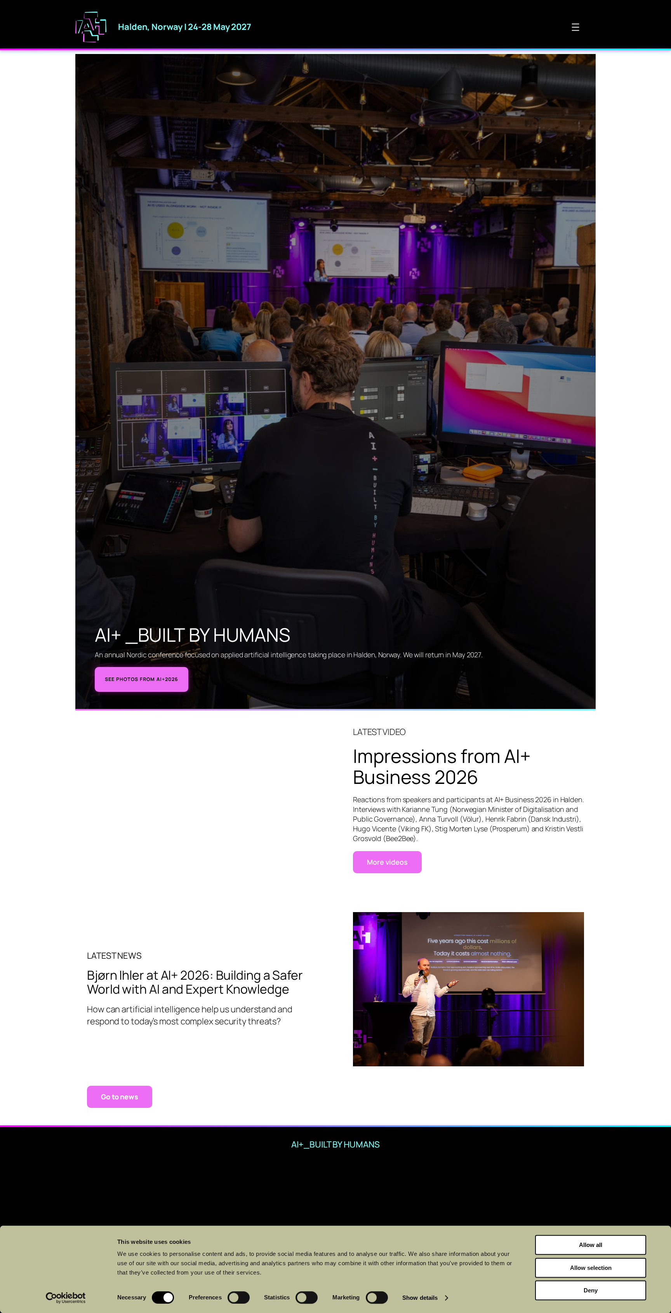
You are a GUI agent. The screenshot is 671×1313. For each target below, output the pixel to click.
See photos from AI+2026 (141, 679)
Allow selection (591, 1267)
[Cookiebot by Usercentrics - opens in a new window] (66, 1298)
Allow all (590, 1245)
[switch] (239, 1297)
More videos (387, 862)
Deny (591, 1290)
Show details (420, 1297)
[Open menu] (575, 27)
